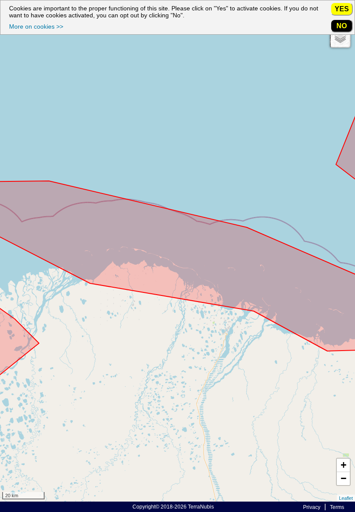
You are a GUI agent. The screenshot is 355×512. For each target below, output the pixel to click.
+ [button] (343, 464)
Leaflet (346, 498)
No (341, 26)
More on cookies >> (36, 26)
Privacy (311, 507)
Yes (342, 9)
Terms (337, 507)
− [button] (343, 478)
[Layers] (340, 37)
